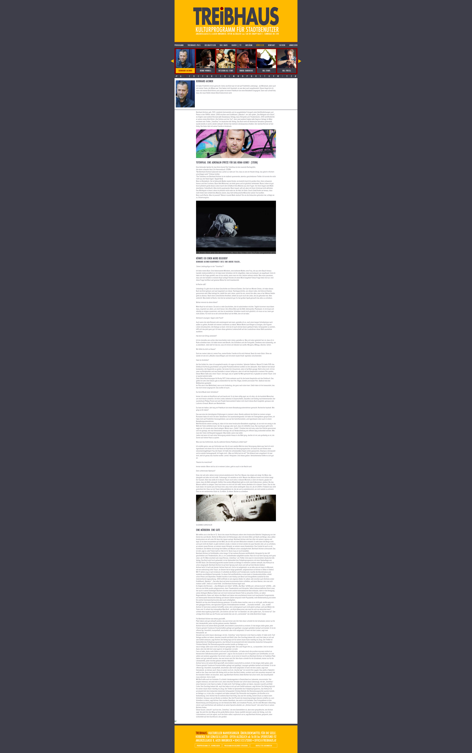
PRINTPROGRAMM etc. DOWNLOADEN (208, 745)
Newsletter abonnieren (264, 745)
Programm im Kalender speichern (236, 745)
